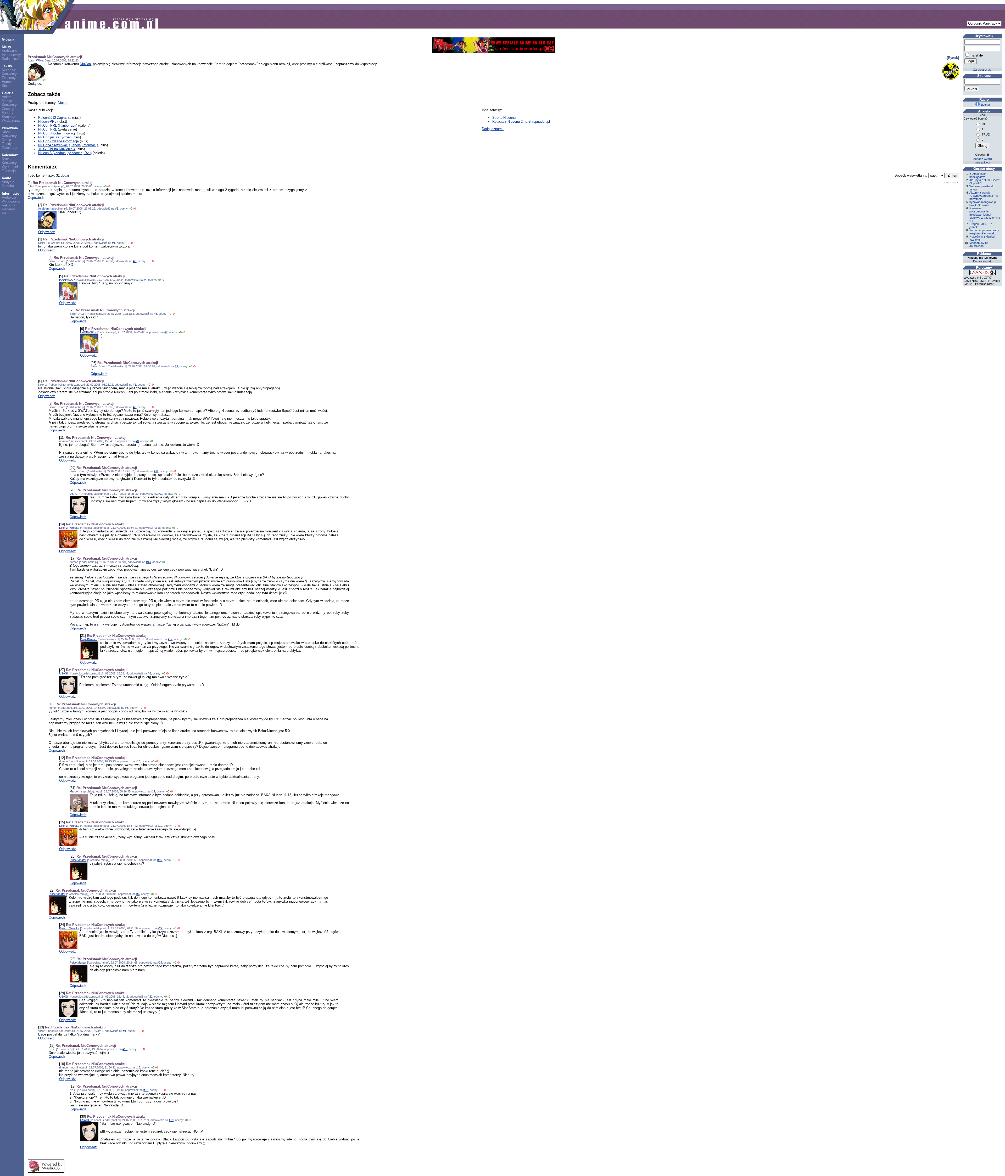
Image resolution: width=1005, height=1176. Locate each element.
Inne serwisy (11, 55)
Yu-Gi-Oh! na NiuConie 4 (56, 149)
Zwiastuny (9, 148)
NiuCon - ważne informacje (58, 141)
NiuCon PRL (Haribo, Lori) (57, 125)
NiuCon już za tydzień (54, 137)
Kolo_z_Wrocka (69, 527)
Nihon (6, 132)
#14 (148, 562)
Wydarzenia (11, 120)
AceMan (43, 208)
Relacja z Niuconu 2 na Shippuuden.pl (521, 121)
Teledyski (9, 144)
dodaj (65, 175)
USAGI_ (75, 493)
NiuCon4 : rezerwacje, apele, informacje (68, 145)
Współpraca (11, 201)
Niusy (6, 47)
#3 (134, 261)
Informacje (10, 193)
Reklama (8, 205)
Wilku (39, 60)
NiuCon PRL (47, 129)
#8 (137, 441)
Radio (6, 178)
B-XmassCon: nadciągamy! (978, 175)
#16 (138, 1067)
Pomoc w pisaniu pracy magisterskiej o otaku (984, 232)
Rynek (7, 159)
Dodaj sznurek (493, 129)
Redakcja (9, 197)
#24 (159, 962)
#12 (152, 791)
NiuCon (85, 64)
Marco (74, 791)
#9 (176, 366)
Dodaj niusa (11, 59)
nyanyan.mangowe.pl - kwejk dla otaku (983, 203)
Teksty (7, 66)
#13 (124, 1049)
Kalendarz (10, 155)
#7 (166, 332)
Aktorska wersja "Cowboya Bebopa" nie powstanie (983, 195)
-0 (108, 186)
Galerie (7, 93)
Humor (7, 82)
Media (6, 140)
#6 (134, 407)
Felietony (9, 78)
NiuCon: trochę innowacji (57, 133)
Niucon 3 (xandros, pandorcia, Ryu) (65, 153)
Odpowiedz (36, 198)
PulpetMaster (88, 639)
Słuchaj (985, 104)
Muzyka (8, 186)
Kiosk (6, 86)
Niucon (63, 103)
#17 (170, 639)
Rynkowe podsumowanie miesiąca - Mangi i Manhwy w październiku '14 (984, 214)
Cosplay (8, 109)
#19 (171, 1120)
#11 (156, 471)
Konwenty (9, 74)
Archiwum (9, 51)
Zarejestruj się (982, 69)
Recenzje (9, 70)
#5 (155, 313)
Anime (7, 97)
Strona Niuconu (504, 118)
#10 (138, 761)
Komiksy (8, 117)
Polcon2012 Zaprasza (54, 118)
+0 (105, 186)
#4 (145, 279)
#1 (116, 208)
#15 (159, 860)
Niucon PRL (47, 121)
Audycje (8, 182)
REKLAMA (951, 183)
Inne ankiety (982, 162)
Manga (7, 101)
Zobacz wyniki (982, 158)
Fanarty (7, 113)
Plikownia (10, 128)
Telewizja (9, 171)
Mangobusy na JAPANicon (978, 244)
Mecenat (8, 209)
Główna (8, 39)
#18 (145, 1089)
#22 (160, 928)
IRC (5, 213)
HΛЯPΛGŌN (67, 279)
